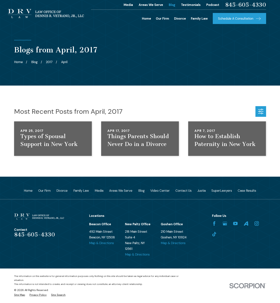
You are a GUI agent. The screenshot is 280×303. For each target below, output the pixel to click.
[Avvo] (246, 223)
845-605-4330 (245, 4)
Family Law (81, 190)
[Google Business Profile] (225, 223)
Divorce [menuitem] (180, 18)
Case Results (247, 190)
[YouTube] (235, 223)
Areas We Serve (151, 5)
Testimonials (191, 5)
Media (128, 5)
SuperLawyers (221, 190)
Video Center (160, 190)
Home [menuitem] (146, 18)
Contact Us (183, 190)
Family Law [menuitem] (199, 18)
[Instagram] (256, 223)
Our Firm (44, 190)
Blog (172, 5)
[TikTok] (214, 234)
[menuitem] (19, 295)
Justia (201, 190)
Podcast (212, 5)
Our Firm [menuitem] (162, 18)
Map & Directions (101, 243)
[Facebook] (214, 223)
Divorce (62, 190)
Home (28, 190)
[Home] (46, 13)
